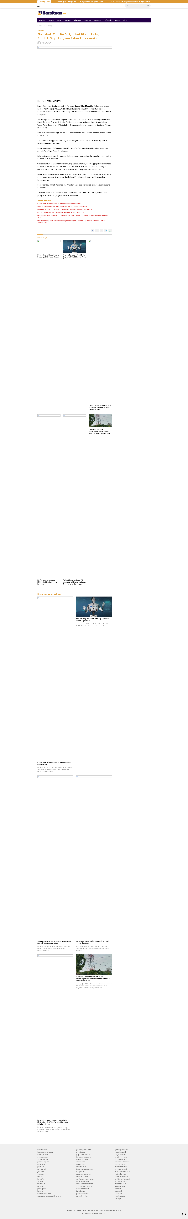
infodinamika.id (120, 1186)
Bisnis (59, 20)
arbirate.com (80, 1152)
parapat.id (40, 1186)
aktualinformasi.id (82, 1189)
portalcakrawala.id (121, 1176)
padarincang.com (43, 1162)
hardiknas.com (120, 1196)
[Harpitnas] (52, 13)
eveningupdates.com (83, 1174)
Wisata (117, 20)
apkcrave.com (81, 1167)
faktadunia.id (80, 1191)
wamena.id (41, 1184)
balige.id (40, 1191)
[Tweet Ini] (97, 230)
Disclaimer (99, 1210)
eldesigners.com (82, 1159)
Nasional (51, 20)
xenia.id (40, 1181)
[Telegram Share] (105, 230)
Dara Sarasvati (46, 42)
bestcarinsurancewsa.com (85, 1169)
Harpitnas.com (100, 1213)
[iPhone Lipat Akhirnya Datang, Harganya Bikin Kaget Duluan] (48, 246)
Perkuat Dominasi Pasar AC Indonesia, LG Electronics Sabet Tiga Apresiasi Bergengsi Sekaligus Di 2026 (72, 216)
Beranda (42, 20)
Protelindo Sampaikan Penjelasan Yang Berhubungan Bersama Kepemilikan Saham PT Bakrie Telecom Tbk (71, 222)
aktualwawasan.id (121, 1181)
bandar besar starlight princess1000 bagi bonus (131, 32)
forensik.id (118, 1193)
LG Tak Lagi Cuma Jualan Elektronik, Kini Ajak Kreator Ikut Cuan (60, 212)
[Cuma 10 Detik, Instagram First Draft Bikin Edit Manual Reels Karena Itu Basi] (100, 321)
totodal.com (80, 1164)
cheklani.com (80, 1162)
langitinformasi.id (121, 1157)
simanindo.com (42, 1159)
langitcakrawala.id (121, 1154)
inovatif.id (40, 1179)
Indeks (69, 1210)
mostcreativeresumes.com (85, 1179)
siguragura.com (42, 1157)
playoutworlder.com (83, 1154)
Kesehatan (98, 20)
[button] (148, 5)
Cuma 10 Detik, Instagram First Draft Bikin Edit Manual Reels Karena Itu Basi (64, 209)
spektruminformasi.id (122, 1179)
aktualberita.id (120, 1164)
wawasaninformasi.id (122, 1171)
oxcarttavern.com (82, 1181)
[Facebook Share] (92, 230)
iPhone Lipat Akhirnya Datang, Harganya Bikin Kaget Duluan (51, 2)
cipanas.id (40, 1174)
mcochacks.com (82, 1176)
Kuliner (125, 20)
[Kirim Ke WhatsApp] (110, 230)
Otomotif (68, 20)
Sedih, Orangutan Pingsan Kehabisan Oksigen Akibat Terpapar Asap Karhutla (110, 2)
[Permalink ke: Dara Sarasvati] (39, 43)
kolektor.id (41, 1164)
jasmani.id (40, 1171)
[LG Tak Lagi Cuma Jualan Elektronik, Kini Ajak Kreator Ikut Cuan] (48, 496)
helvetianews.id (120, 1152)
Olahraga (77, 20)
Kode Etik (77, 1210)
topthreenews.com (44, 1193)
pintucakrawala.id (121, 1159)
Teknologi (87, 20)
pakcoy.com (119, 1198)
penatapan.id (41, 1189)
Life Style (108, 20)
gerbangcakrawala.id (122, 1150)
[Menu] (38, 6)
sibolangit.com (42, 1154)
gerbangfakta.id (120, 1184)
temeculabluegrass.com (84, 1157)
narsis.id (118, 1189)
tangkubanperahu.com (45, 1152)
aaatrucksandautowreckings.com (49, 1196)
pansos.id (118, 1191)
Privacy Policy (88, 1210)
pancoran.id (41, 1169)
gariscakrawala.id (82, 1196)
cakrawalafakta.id (121, 1167)
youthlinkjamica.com (83, 1150)
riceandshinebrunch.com (84, 1184)
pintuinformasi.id (121, 1169)
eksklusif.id (41, 1176)
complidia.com (81, 1171)
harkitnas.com (42, 1150)
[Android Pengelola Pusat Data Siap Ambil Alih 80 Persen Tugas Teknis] (74, 246)
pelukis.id (40, 1167)
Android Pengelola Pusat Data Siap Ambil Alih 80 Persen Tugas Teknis (62, 206)
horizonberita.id (120, 1174)
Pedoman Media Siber (113, 1210)
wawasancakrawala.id (122, 1162)
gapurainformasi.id (82, 1193)
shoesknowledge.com (84, 1186)
